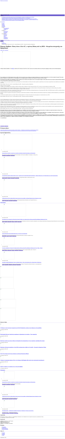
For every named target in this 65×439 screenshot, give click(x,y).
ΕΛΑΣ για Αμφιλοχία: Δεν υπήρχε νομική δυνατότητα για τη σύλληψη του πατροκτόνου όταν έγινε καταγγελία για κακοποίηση (18, 130)
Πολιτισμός (5, 34)
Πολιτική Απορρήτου (5, 429)
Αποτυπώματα (6, 37)
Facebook (3, 432)
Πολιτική (7, 236)
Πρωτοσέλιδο (6, 126)
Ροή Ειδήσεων (6, 31)
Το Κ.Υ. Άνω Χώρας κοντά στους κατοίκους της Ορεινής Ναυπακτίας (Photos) (13, 20)
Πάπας (13, 68)
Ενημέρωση (5, 32)
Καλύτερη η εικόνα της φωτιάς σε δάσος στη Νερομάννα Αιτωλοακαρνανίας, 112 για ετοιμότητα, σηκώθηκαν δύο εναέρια (19, 18)
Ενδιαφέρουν (6, 38)
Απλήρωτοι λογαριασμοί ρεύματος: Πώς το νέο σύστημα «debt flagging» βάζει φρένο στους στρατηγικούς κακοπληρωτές (22, 360)
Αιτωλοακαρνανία (6, 28)
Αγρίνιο (5, 29)
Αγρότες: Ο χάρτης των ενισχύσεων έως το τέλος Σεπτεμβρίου (11, 366)
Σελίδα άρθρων (4, 427)
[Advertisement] (32, 8)
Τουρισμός (5, 35)
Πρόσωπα (10, 236)
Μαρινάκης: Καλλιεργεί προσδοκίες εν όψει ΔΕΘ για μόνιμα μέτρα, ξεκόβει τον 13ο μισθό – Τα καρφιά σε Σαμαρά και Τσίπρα (20, 19)
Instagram (3, 434)
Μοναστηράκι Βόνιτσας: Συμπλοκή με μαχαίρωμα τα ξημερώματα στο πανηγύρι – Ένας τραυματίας (18, 334)
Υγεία (4, 36)
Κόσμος (3, 24)
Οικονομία (3, 26)
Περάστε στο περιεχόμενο (4, 0)
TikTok (3, 435)
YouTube (3, 433)
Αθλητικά (3, 25)
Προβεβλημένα (8, 155)
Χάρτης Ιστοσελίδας (5, 428)
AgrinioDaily (6, 50)
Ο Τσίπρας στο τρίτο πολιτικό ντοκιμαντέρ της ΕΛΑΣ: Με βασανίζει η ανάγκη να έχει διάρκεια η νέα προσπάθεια (18, 17)
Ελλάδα (3, 23)
